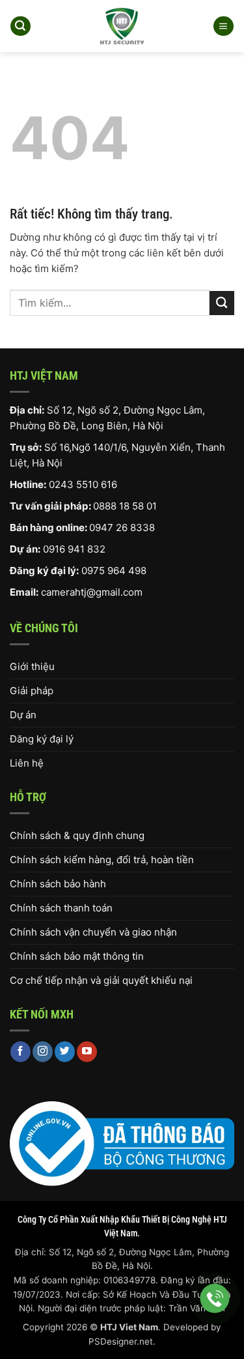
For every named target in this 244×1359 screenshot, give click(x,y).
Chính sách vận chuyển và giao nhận (93, 932)
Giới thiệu (32, 666)
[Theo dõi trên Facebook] (20, 1051)
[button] (20, 26)
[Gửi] (222, 303)
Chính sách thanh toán (61, 908)
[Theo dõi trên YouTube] (87, 1051)
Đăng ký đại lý (42, 739)
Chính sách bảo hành (58, 884)
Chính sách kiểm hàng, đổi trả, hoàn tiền (102, 859)
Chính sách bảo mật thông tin (77, 956)
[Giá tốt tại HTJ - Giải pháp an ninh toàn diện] (122, 26)
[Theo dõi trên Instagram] (43, 1051)
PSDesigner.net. (122, 1341)
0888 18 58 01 (125, 506)
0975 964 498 (113, 570)
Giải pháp (31, 690)
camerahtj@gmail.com (91, 592)
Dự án (23, 715)
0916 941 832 (74, 549)
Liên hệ (27, 763)
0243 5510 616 (83, 484)
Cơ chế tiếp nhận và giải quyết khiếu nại (101, 980)
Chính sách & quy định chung (77, 835)
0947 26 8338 (122, 527)
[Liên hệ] (215, 1298)
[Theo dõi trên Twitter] (65, 1051)
